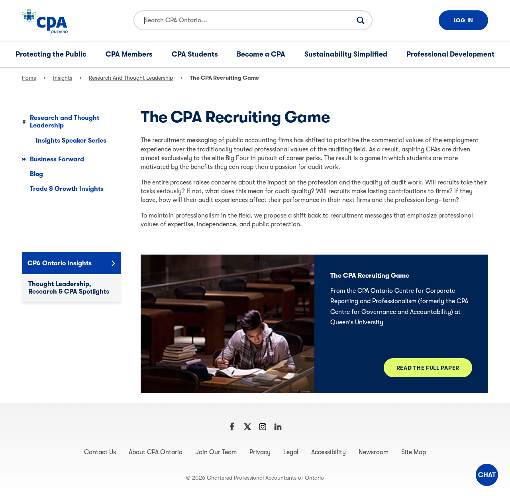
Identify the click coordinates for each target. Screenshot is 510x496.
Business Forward (57, 159)
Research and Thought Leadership (131, 77)
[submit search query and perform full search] (361, 20)
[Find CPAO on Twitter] (247, 426)
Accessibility (328, 452)
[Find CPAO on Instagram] (262, 426)
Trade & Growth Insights (67, 188)
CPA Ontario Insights (59, 263)
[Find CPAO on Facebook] (232, 426)
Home (29, 77)
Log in (463, 20)
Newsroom (373, 452)
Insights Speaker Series (71, 140)
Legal (290, 452)
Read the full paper (427, 368)
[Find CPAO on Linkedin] (277, 426)
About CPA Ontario (155, 452)
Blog (36, 174)
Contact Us (100, 452)
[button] (487, 475)
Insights (62, 77)
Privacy (260, 452)
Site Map (413, 452)
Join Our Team (216, 452)
